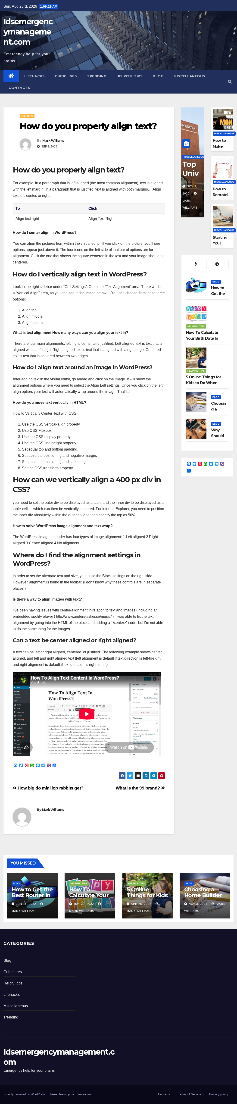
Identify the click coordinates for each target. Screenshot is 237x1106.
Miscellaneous (189, 76)
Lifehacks (34, 76)
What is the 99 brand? (138, 788)
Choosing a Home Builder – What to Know (203, 898)
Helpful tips (129, 76)
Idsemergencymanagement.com (28, 32)
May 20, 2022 (84, 903)
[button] (230, 82)
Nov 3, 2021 (198, 903)
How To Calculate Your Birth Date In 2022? (89, 898)
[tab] (196, 264)
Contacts (19, 88)
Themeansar (83, 1094)
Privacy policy (218, 1094)
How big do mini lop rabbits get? (50, 788)
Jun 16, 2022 (26, 903)
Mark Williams (53, 140)
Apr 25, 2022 (141, 903)
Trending (96, 76)
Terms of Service (189, 1094)
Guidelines (66, 76)
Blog (158, 76)
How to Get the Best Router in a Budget (32, 895)
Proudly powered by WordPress (25, 1094)
